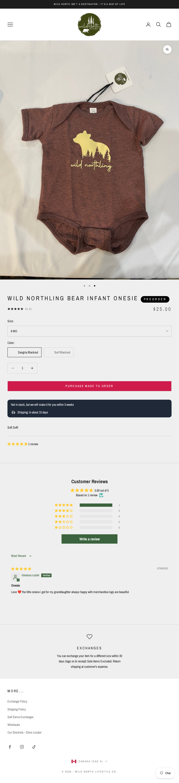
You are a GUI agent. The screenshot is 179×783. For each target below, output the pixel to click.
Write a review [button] (89, 539)
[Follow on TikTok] (34, 747)
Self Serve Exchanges (20, 717)
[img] (21, 569)
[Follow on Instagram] (22, 747)
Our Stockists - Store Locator (24, 732)
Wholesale (13, 725)
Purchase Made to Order (89, 386)
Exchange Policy (17, 701)
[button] (17, 444)
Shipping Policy (16, 709)
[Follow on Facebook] (9, 747)
